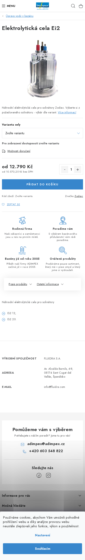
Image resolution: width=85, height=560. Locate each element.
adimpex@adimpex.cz (46, 443)
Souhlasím (42, 548)
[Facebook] (39, 475)
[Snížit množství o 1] (64, 169)
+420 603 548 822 (46, 451)
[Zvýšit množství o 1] (77, 169)
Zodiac (79, 196)
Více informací (67, 112)
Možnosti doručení (19, 151)
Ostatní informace (48, 284)
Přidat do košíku (42, 184)
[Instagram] (48, 475)
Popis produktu (18, 284)
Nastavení (42, 535)
